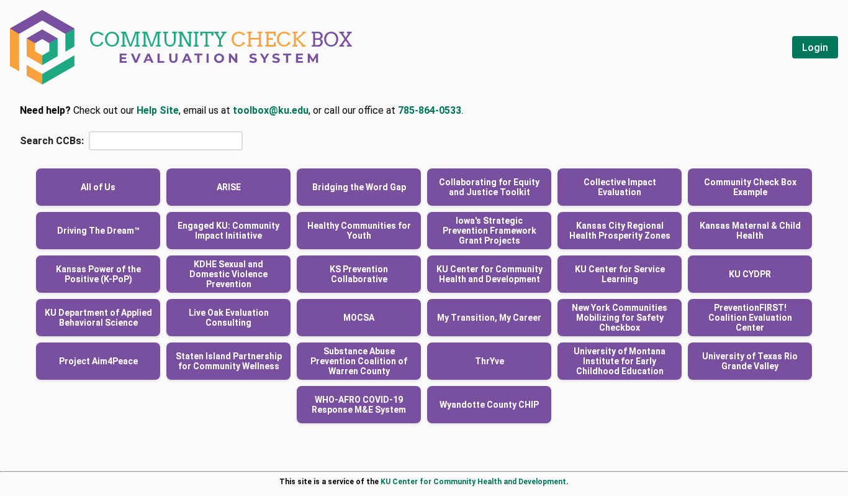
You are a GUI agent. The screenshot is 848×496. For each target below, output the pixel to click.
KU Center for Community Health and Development (473, 481)
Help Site (158, 110)
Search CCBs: (52, 141)
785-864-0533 (429, 110)
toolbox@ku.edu (271, 110)
